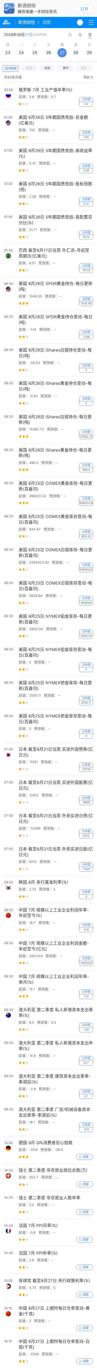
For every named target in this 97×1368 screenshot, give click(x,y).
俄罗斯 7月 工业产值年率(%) (45, 89)
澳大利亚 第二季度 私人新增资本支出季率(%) (56, 1012)
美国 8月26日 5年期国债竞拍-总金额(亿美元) (53, 120)
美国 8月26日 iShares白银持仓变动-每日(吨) (55, 353)
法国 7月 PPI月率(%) (38, 1225)
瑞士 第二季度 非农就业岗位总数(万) (53, 1170)
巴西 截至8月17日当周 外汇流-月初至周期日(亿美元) (54, 253)
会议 (29, 68)
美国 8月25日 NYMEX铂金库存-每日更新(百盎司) (55, 619)
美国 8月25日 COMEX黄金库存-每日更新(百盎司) (55, 486)
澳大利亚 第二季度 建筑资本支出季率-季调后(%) (55, 1079)
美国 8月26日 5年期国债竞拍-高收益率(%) (55, 153)
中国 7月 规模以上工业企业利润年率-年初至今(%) (54, 913)
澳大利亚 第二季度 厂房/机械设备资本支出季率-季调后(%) (54, 1112)
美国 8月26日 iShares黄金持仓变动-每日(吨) (55, 386)
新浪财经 (26, 22)
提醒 (86, 1157)
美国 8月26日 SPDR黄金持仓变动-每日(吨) (56, 319)
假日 (84, 68)
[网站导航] (91, 22)
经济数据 (11, 68)
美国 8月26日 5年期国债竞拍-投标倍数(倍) (55, 186)
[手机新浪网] (7, 22)
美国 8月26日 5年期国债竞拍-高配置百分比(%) (55, 220)
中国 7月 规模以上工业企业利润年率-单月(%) (54, 979)
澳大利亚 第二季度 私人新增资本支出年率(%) (56, 1046)
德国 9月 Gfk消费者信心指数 (46, 1142)
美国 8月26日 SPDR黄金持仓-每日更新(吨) (56, 286)
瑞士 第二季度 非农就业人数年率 (49, 1197)
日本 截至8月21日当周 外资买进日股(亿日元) (56, 852)
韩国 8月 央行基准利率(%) (43, 882)
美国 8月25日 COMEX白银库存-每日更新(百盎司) (55, 552)
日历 (46, 22)
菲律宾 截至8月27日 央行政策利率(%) (54, 1280)
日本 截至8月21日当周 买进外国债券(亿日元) (56, 752)
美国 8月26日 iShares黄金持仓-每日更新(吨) (55, 453)
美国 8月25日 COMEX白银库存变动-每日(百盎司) (55, 586)
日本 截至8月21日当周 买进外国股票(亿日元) (56, 785)
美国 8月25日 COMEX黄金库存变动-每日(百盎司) (55, 519)
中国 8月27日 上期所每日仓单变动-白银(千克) (54, 1344)
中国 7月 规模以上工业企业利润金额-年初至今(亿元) (54, 946)
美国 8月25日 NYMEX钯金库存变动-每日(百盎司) (55, 719)
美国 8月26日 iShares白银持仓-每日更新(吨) (55, 419)
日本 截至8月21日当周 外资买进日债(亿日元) (56, 818)
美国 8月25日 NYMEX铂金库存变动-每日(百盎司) (55, 652)
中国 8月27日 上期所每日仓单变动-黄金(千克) (54, 1311)
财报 (47, 68)
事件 (66, 68)
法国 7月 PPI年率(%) (38, 1253)
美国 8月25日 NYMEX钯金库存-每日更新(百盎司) (55, 685)
